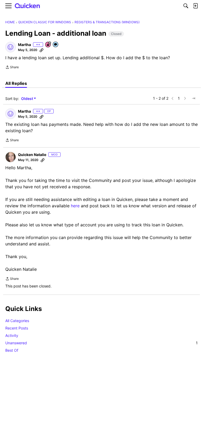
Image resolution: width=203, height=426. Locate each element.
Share (12, 67)
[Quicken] (27, 6)
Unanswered (101, 343)
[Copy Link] (41, 50)
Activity (11, 335)
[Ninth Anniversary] (48, 44)
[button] (10, 47)
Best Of (11, 350)
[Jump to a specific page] (193, 98)
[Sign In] (195, 6)
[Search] (186, 6)
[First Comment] (56, 44)
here (75, 205)
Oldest (27, 98)
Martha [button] (24, 44)
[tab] (16, 83)
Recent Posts (16, 328)
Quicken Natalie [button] (32, 154)
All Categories (17, 320)
